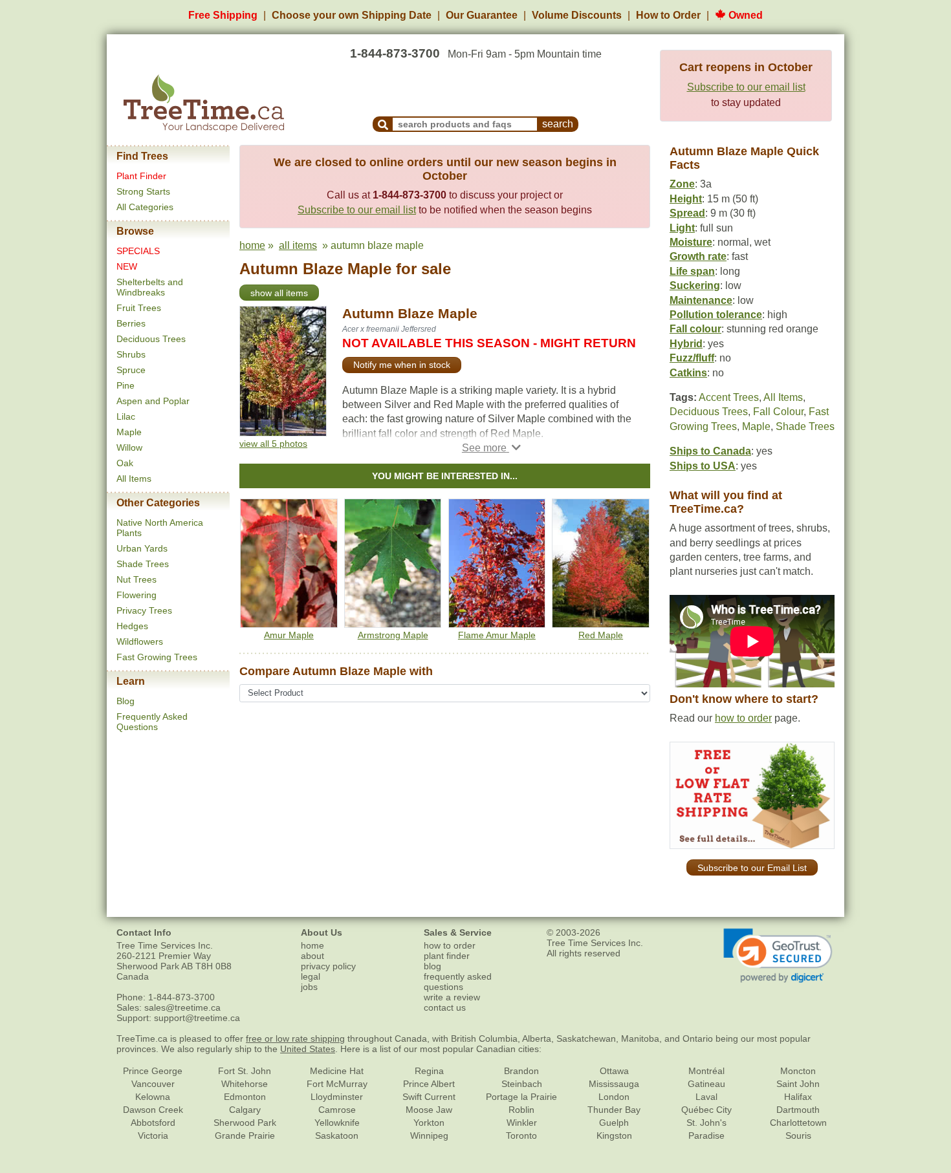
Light (682, 227)
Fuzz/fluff (692, 357)
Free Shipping (222, 15)
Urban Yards (142, 548)
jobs (309, 987)
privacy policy (328, 966)
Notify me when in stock (401, 365)
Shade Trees (142, 564)
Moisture (691, 242)
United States (307, 1049)
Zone (682, 183)
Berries (131, 323)
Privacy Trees (144, 610)
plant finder (447, 956)
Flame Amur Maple (497, 635)
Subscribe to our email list (746, 86)
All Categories (144, 207)
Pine (125, 385)
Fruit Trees (138, 308)
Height (686, 198)
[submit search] (383, 124)
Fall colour (695, 328)
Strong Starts (143, 191)
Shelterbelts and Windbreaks (149, 287)
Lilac (125, 416)
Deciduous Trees (151, 339)
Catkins (688, 372)
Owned (744, 15)
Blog (125, 701)
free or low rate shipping (295, 1038)
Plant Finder (141, 176)
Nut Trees (136, 579)
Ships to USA (703, 465)
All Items (133, 478)
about (312, 956)
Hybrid (686, 343)
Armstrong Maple (393, 635)
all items (298, 245)
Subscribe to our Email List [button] (752, 868)
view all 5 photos (273, 443)
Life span (692, 271)
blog (432, 966)
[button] (491, 447)
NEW (126, 266)
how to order (743, 718)
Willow (129, 447)
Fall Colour (778, 411)
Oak (124, 463)
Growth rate (698, 256)
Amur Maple (289, 635)
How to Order (668, 15)
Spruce (131, 370)
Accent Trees (729, 397)
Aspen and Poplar (153, 401)
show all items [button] (279, 293)
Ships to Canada (710, 451)
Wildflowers (139, 641)
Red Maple (600, 635)
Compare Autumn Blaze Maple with (336, 671)
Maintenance (701, 300)
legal (310, 976)
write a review (452, 997)
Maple (129, 432)
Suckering (695, 285)
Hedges (132, 626)
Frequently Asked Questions (152, 721)
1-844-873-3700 (395, 53)
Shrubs (131, 354)
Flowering (136, 595)
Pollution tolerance (716, 314)
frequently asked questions (458, 981)
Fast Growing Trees (156, 657)
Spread (687, 213)
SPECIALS (138, 251)
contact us (445, 1007)
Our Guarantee (482, 15)
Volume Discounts (577, 15)
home (252, 245)
